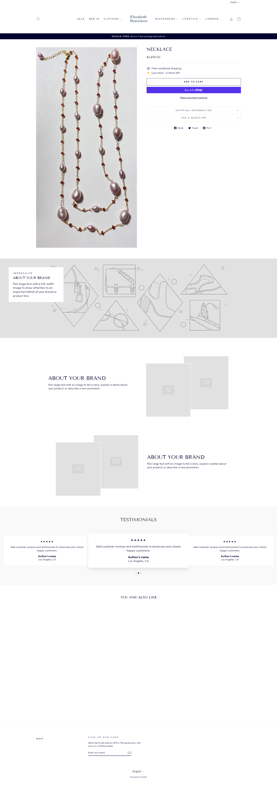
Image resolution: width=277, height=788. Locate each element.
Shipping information (194, 110)
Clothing (112, 18)
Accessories (165, 18)
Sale (81, 18)
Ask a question (193, 117)
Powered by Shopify (138, 777)
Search (39, 738)
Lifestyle (191, 18)
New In (94, 18)
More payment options (193, 97)
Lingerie (212, 18)
